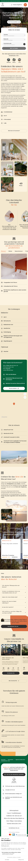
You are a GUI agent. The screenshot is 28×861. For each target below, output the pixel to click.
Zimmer (3, 251)
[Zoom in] (25, 394)
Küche (10, 251)
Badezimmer (19, 251)
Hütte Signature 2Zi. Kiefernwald (8, 658)
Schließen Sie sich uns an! (14, 815)
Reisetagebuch (14, 810)
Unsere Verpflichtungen (14, 813)
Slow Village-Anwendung (14, 821)
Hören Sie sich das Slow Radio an (14, 818)
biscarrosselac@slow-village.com (13, 793)
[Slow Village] (2, 5)
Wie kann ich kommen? (14, 130)
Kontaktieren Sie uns (14, 828)
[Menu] (25, 4)
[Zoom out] (25, 397)
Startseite (3, 759)
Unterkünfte (10, 759)
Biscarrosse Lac (14, 17)
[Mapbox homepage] (4, 417)
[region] (14, 405)
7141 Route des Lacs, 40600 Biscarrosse (15, 786)
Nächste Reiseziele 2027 (14, 823)
